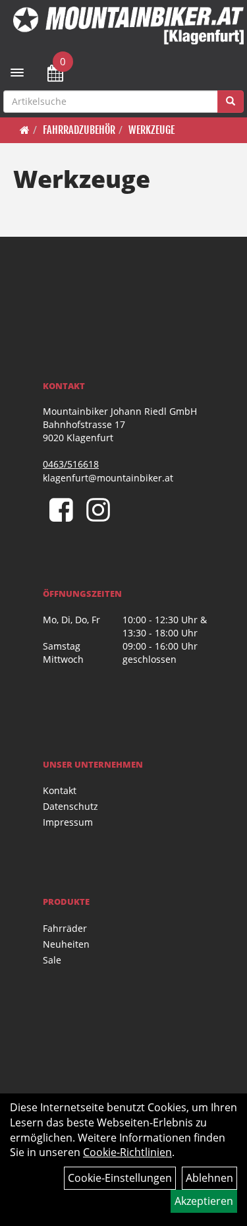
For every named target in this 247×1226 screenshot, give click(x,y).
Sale (52, 960)
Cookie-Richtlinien (127, 1152)
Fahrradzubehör (79, 130)
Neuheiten (66, 944)
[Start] (25, 130)
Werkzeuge (151, 130)
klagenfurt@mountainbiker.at (108, 478)
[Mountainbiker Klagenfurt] (128, 26)
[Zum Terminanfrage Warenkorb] (55, 75)
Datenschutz (70, 806)
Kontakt (59, 790)
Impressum (68, 822)
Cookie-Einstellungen (120, 1178)
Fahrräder (65, 928)
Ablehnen (209, 1178)
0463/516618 (71, 464)
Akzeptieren (204, 1201)
